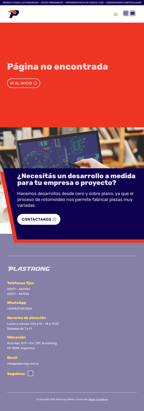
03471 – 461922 (18, 294)
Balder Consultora (98, 399)
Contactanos (36, 219)
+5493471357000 (19, 308)
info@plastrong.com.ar (23, 363)
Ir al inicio (21, 83)
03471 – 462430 (18, 289)
